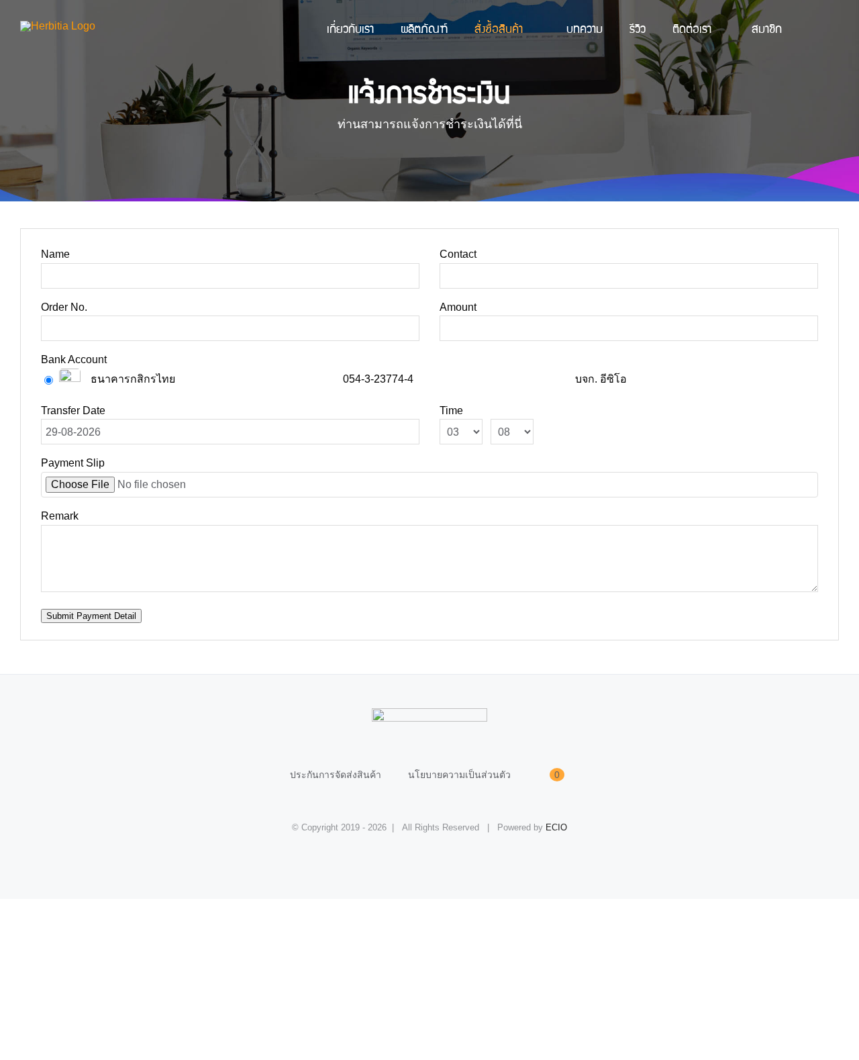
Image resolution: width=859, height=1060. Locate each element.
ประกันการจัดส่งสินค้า (335, 774)
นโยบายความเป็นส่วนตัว (459, 774)
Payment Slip (73, 463)
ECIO (556, 827)
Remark (60, 516)
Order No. (64, 307)
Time (451, 410)
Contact (458, 254)
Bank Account (74, 359)
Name (55, 254)
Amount (458, 307)
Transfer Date (73, 410)
